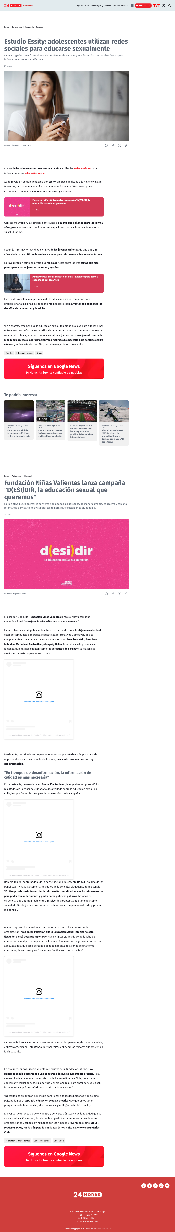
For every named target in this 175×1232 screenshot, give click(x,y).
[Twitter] (119, 145)
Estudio (9, 353)
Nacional (28, 475)
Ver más (36, 210)
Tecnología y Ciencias (34, 26)
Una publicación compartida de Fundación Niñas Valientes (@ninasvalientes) (39, 735)
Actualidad (16, 475)
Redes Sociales (120, 5)
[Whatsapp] (106, 145)
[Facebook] (113, 145)
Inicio (6, 26)
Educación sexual (24, 353)
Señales (143, 5)
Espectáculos (82, 5)
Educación (59, 1140)
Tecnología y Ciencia (101, 5)
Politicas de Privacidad (87, 1221)
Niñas (39, 353)
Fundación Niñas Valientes (18, 1140)
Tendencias (17, 26)
